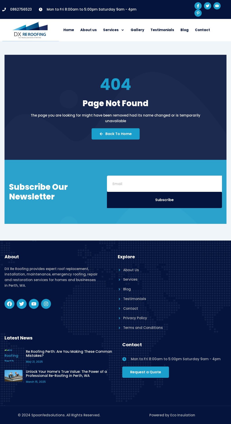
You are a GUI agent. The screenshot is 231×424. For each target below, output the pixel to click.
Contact (202, 30)
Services (111, 30)
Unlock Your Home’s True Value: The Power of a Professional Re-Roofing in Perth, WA (66, 373)
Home (68, 30)
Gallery (137, 30)
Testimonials (162, 30)
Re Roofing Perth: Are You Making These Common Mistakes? (69, 353)
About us (88, 30)
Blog (184, 30)
